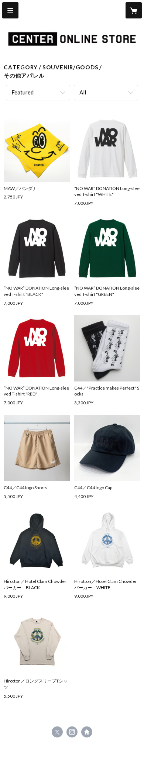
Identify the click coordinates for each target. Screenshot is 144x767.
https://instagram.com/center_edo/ (72, 731)
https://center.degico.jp (86, 731)
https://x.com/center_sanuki (57, 731)
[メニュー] (10, 10)
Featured (22, 92)
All (82, 92)
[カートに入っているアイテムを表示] (134, 10)
